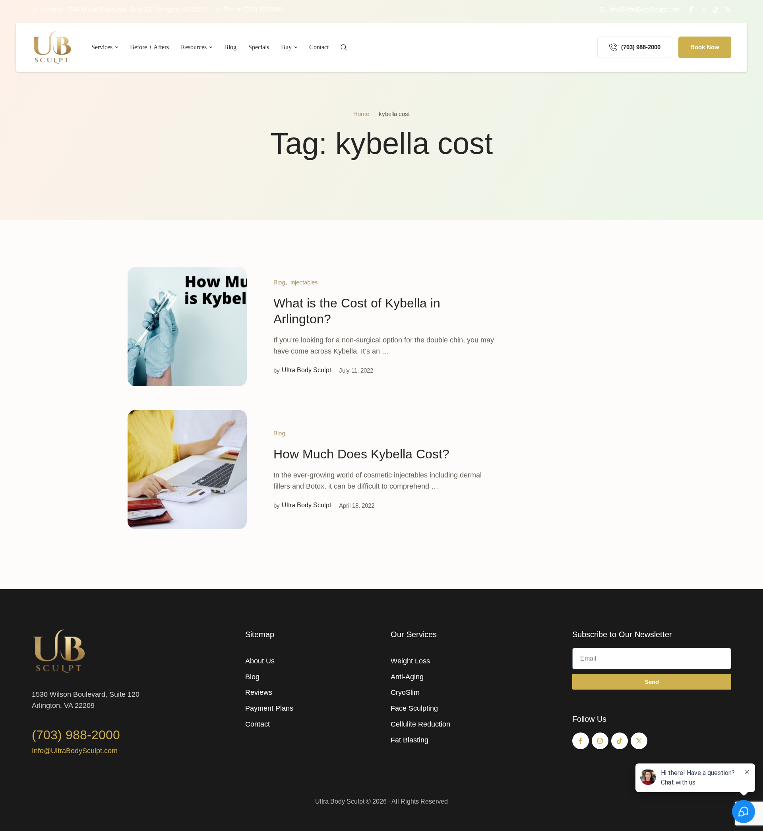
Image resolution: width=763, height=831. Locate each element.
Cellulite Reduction (420, 724)
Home (361, 113)
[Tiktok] (716, 9)
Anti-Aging (407, 677)
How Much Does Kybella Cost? (361, 454)
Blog (252, 677)
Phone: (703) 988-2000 (253, 9)
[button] (640, 9)
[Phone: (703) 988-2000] (217, 9)
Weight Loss (410, 661)
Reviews (258, 692)
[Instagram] (703, 9)
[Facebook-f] (691, 9)
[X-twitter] (728, 9)
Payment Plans (269, 708)
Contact (257, 724)
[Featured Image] (187, 326)
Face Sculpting (414, 708)
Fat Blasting (409, 740)
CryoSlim (405, 692)
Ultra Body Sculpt (339, 801)
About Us (260, 661)
